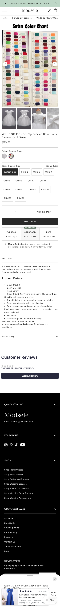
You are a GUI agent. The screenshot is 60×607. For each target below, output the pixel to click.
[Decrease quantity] (11, 212)
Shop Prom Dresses (13, 470)
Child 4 (48, 172)
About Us (8, 518)
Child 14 (20, 198)
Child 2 (24, 172)
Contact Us (9, 542)
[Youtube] (22, 444)
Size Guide (9, 523)
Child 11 (32, 189)
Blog (6, 551)
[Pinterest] (11, 444)
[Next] (55, 3)
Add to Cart (44, 212)
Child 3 (36, 172)
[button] (30, 376)
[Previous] (5, 3)
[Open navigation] (5, 10)
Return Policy (10, 532)
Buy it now (30, 221)
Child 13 (7, 198)
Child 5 (7, 181)
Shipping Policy (12, 527)
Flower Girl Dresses (22, 18)
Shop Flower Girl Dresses (16, 488)
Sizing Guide (52, 166)
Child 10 (19, 189)
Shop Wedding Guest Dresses (18, 493)
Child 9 (7, 189)
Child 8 (43, 181)
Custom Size (10, 172)
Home (5, 18)
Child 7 (31, 181)
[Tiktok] (16, 444)
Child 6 (19, 181)
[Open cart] (55, 10)
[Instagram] (6, 444)
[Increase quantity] (20, 212)
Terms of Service (12, 546)
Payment (8, 537)
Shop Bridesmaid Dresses (16, 479)
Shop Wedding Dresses (15, 484)
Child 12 (45, 189)
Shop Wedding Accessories (17, 498)
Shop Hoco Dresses (13, 474)
